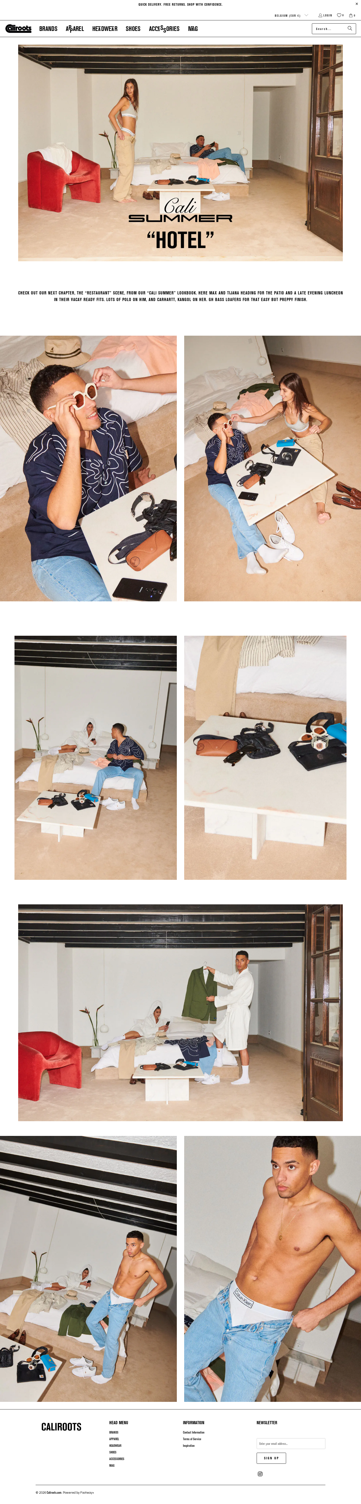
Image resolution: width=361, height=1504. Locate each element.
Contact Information (193, 1432)
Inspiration (188, 1446)
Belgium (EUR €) (288, 15)
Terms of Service (192, 1439)
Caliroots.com (54, 1492)
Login (327, 15)
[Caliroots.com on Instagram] (260, 1474)
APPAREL (114, 1439)
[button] (48, 28)
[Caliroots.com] (18, 28)
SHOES (112, 1452)
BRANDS (113, 1432)
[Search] (350, 28)
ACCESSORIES (116, 1459)
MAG (111, 1465)
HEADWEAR (115, 1446)
